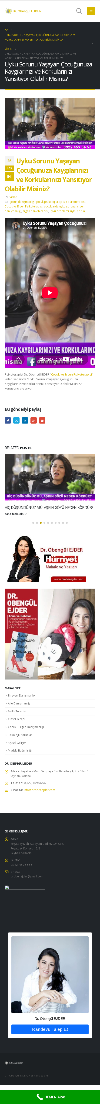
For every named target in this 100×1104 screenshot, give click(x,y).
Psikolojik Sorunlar (20, 749)
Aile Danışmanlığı (19, 717)
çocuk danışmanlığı (22, 202)
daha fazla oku (15, 528)
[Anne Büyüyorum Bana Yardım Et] (50, 648)
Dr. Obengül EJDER (50, 1033)
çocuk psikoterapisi (72, 202)
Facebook (8, 420)
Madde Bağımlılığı (20, 764)
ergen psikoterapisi (35, 211)
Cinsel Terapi (16, 733)
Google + (33, 420)
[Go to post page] (50, 477)
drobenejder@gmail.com (26, 890)
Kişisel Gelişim (17, 757)
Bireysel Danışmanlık (21, 709)
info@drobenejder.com (39, 804)
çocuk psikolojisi (47, 202)
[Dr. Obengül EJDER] (50, 988)
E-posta (42, 420)
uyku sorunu (78, 211)
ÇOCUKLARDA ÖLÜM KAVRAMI (29, 507)
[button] (79, 11)
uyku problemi (59, 211)
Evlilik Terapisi (17, 725)
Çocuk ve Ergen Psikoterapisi (24, 206)
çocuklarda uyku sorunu (60, 206)
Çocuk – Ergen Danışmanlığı (26, 741)
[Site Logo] (23, 11)
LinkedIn (25, 420)
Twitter (16, 420)
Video (13, 197)
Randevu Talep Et (50, 1043)
